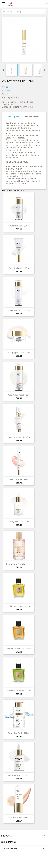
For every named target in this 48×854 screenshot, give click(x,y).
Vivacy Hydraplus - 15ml (19, 521)
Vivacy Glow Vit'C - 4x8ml (19, 817)
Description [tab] (13, 117)
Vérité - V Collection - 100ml (19, 606)
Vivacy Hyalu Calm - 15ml (19, 268)
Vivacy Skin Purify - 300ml (18, 733)
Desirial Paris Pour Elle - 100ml (19, 564)
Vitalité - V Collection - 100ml (19, 691)
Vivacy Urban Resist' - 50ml (19, 395)
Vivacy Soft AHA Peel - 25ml (19, 775)
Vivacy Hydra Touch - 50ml (19, 310)
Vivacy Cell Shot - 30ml (19, 226)
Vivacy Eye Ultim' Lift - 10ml (19, 437)
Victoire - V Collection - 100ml (19, 648)
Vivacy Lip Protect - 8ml (18, 479)
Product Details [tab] (32, 117)
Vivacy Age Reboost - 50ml (19, 352)
